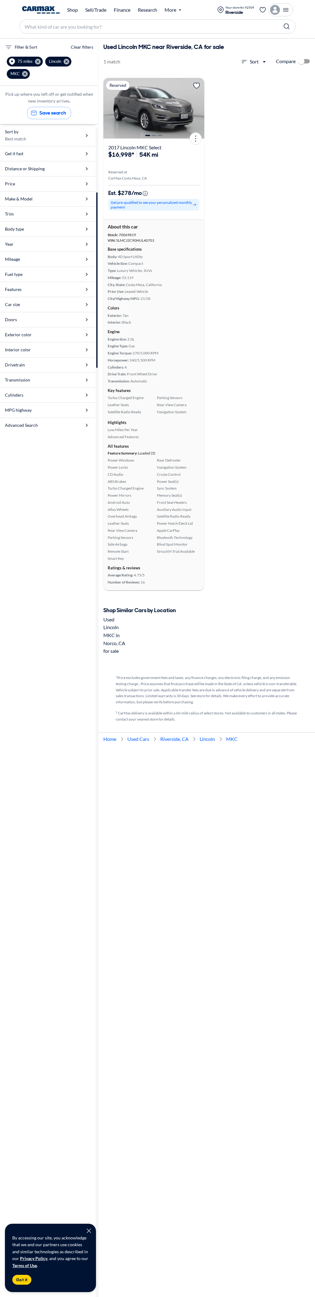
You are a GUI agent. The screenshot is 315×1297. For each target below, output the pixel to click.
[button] (25, 62)
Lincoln (207, 739)
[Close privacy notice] (89, 1230)
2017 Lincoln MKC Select (134, 147)
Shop (72, 10)
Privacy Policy (33, 1258)
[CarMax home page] (41, 10)
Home (109, 739)
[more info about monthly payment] (145, 193)
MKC (231, 739)
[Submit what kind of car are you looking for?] (286, 26)
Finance (122, 10)
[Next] (197, 108)
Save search (52, 113)
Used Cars (138, 739)
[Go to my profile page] (281, 10)
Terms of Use (24, 1265)
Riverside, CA (174, 739)
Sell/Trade (95, 10)
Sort (254, 61)
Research (147, 10)
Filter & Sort (26, 47)
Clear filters (82, 47)
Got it (22, 1280)
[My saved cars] (263, 10)
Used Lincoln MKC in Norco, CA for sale (114, 635)
